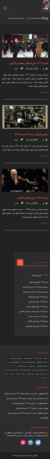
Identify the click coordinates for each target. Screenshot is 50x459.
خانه (28, 18)
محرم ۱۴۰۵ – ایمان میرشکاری (38, 301)
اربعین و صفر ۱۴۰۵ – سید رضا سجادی (35, 287)
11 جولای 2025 (30, 68)
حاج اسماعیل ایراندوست (15, 358)
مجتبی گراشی (29, 373)
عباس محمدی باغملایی (41, 373)
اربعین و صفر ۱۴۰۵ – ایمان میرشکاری (35, 292)
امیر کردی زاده (38, 358)
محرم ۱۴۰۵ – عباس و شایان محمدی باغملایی (33, 311)
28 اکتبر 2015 (30, 203)
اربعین (45, 358)
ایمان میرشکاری (28, 358)
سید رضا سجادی (22, 366)
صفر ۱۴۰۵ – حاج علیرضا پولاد (38, 282)
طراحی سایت (33, 455)
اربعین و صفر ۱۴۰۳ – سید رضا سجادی (16, 393)
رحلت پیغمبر (32, 366)
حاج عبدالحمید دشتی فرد (28, 362)
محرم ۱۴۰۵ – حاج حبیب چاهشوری (36, 326)
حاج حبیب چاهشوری (41, 362)
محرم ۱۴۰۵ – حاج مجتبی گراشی (37, 321)
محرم (23, 373)
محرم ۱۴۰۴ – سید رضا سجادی (16, 398)
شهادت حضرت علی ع (12, 370)
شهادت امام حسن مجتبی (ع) (39, 370)
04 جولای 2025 (30, 139)
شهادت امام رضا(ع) (25, 370)
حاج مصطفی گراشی (42, 366)
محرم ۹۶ (17, 373)
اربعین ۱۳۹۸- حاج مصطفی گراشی (23, 403)
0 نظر (16, 68)
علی (43, 68)
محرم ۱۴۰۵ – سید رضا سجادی (38, 316)
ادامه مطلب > (44, 92)
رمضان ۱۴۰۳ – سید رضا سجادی (26, 408)
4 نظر (16, 203)
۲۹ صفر (6, 373)
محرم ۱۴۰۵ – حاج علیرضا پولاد (38, 296)
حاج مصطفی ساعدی (14, 362)
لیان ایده (16, 455)
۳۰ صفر (45, 377)
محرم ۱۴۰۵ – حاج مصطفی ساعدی (37, 306)
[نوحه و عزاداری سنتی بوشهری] (46, 6)
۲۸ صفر (11, 373)
